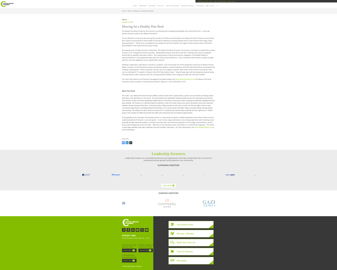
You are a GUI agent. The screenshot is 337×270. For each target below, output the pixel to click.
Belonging (152, 5)
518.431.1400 (129, 235)
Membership (143, 5)
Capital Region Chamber (7, 4)
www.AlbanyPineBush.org (185, 79)
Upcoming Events (185, 224)
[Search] (217, 6)
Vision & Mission (185, 251)
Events (210, 1)
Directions (128, 250)
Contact (215, 1)
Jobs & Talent (210, 5)
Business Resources (187, 5)
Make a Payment (231, 1)
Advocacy (160, 5)
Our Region (200, 5)
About (135, 5)
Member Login (201, 1)
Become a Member (185, 233)
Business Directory (223, 1)
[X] (130, 143)
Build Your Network (172, 5)
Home (124, 11)
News (206, 1)
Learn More (168, 185)
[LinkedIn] (127, 143)
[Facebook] (123, 143)
